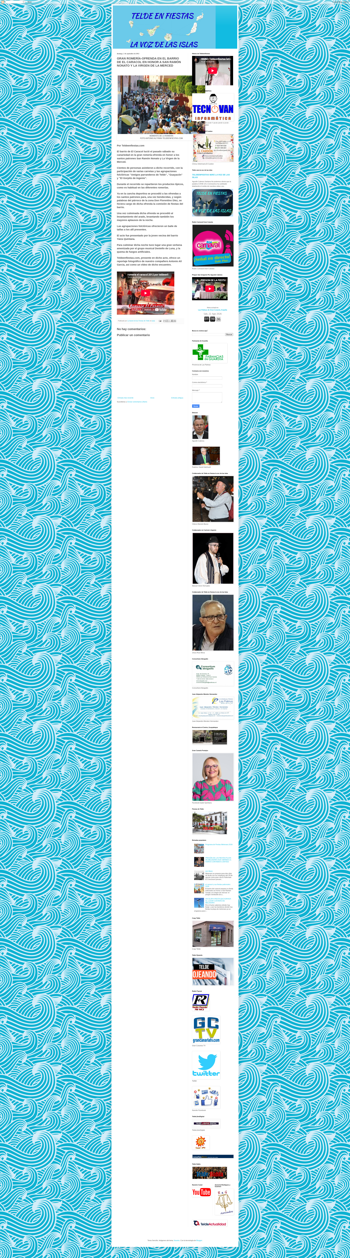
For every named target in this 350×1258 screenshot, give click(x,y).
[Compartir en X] (169, 321)
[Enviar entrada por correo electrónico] (160, 321)
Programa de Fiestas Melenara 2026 (219, 845)
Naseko (177, 1240)
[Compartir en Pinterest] (174, 321)
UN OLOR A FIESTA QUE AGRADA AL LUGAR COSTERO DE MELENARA (218, 901)
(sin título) (209, 871)
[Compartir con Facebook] (172, 321)
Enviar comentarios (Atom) (137, 402)
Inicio (152, 398)
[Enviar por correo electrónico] (164, 321)
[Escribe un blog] (167, 321)
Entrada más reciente (125, 398)
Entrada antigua (177, 398)
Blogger (199, 1240)
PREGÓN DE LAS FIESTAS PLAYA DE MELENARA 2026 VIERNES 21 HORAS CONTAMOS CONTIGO (218, 860)
